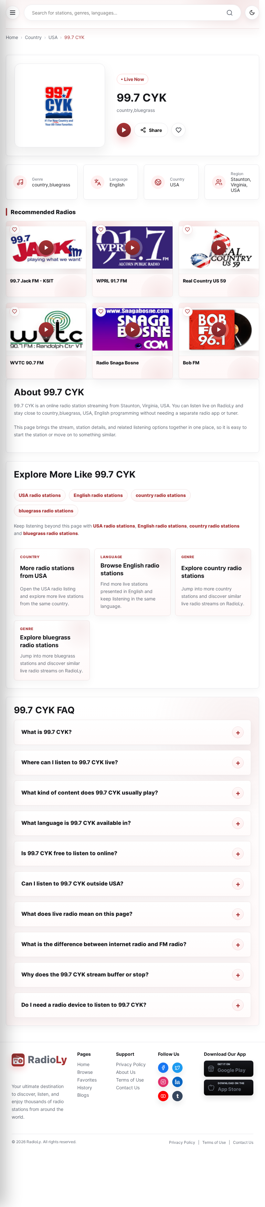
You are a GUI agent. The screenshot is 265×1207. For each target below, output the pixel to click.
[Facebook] (163, 1068)
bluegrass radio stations (46, 510)
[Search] (229, 12)
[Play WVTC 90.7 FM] (46, 329)
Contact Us (128, 1087)
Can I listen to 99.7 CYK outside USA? (72, 883)
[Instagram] (163, 1082)
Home (12, 37)
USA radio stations (40, 495)
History (84, 1087)
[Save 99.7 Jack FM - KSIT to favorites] (14, 229)
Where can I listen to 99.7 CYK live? (69, 762)
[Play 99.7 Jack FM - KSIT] (46, 247)
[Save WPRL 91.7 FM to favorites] (101, 229)
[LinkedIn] (177, 1082)
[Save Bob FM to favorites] (187, 311)
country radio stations (161, 495)
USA (53, 37)
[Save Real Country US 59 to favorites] (187, 229)
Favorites (87, 1080)
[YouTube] (163, 1096)
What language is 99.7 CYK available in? (76, 823)
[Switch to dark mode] (252, 12)
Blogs (83, 1095)
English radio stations (98, 495)
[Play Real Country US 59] (218, 247)
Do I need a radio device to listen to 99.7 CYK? (83, 1005)
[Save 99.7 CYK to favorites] (178, 130)
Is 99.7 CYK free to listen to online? (69, 853)
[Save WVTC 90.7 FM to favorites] (14, 311)
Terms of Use (130, 1080)
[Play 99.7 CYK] (124, 130)
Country (33, 37)
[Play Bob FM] (218, 329)
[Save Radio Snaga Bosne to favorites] (101, 311)
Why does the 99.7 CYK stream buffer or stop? (85, 974)
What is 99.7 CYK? (46, 732)
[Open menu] (12, 12)
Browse (85, 1072)
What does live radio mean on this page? (76, 914)
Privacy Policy (131, 1064)
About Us (125, 1072)
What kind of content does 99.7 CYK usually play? (89, 792)
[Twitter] (177, 1068)
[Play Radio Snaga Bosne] (132, 329)
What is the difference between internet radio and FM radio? (103, 944)
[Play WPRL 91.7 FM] (132, 247)
